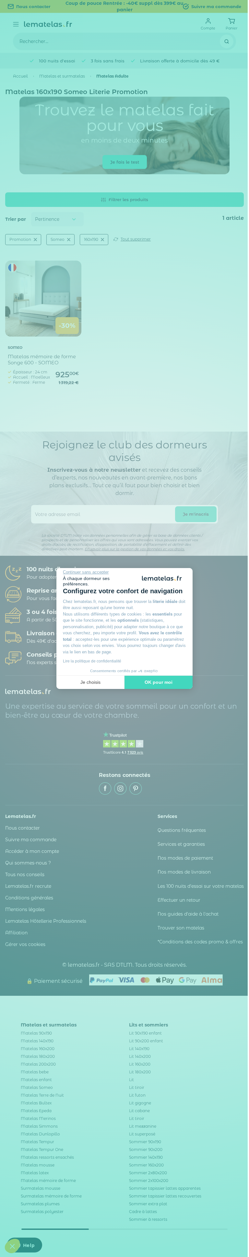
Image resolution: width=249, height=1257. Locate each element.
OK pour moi (158, 682)
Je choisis (90, 682)
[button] (12, 1246)
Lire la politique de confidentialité (92, 661)
